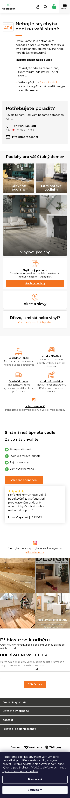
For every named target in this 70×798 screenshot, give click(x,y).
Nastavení (35, 779)
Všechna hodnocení (24, 480)
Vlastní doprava (18, 381)
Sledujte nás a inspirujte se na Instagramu (35, 550)
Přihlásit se (35, 684)
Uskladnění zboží (18, 357)
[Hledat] (45, 7)
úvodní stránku (50, 82)
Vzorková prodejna (51, 381)
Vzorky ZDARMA (51, 356)
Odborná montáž (35, 406)
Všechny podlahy (35, 283)
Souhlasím (35, 789)
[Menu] (64, 6)
